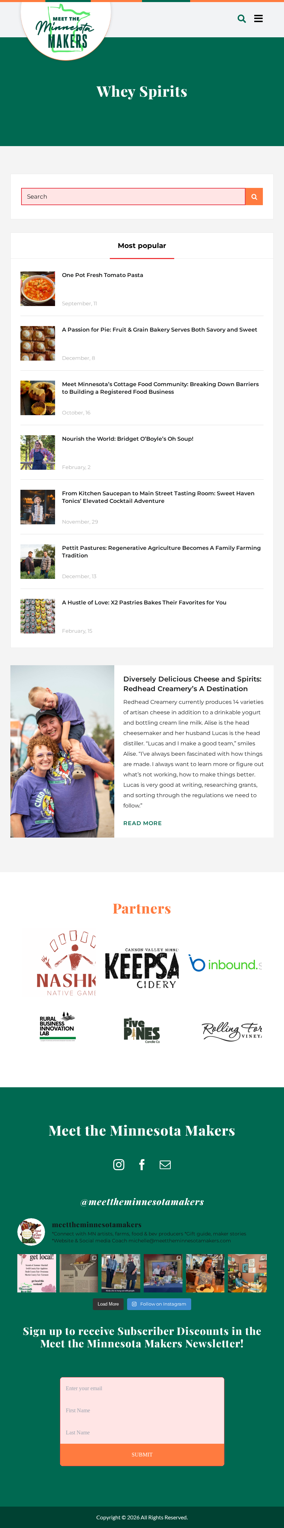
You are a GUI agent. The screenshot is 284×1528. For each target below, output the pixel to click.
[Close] (184, 711)
